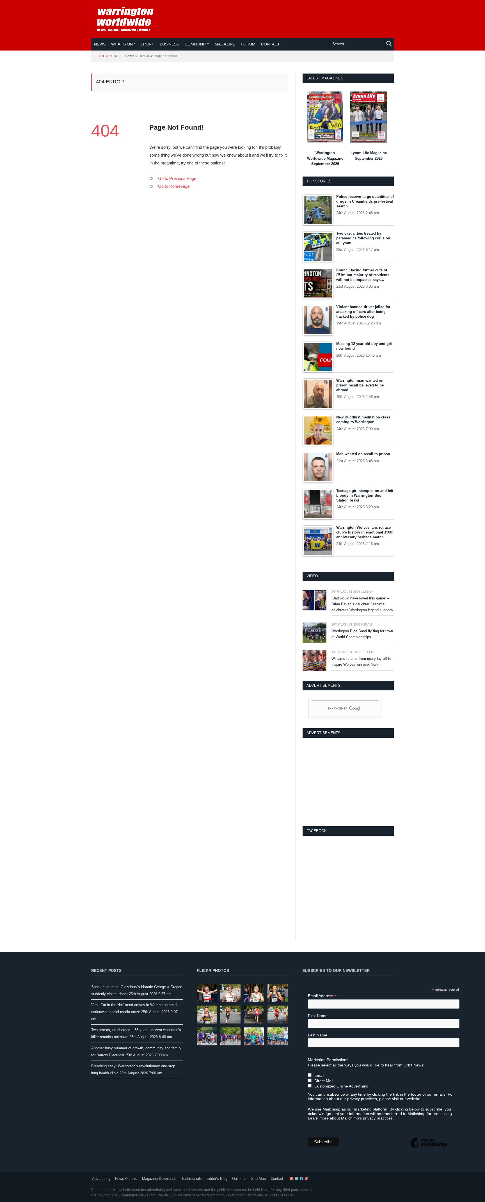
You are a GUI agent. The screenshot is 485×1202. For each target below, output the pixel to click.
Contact (277, 1178)
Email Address (322, 996)
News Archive (126, 1178)
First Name (318, 1015)
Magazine (225, 44)
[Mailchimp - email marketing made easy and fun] (428, 1147)
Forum (248, 44)
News (100, 44)
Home (129, 56)
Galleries (239, 1178)
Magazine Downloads (159, 1178)
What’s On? (123, 44)
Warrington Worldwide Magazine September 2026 (325, 158)
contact (270, 44)
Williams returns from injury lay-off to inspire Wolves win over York (361, 661)
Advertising (101, 1178)
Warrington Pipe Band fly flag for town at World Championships (362, 634)
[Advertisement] (348, 781)
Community (197, 44)
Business (169, 44)
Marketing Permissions (328, 1059)
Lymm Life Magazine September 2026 (369, 156)
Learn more (318, 1118)
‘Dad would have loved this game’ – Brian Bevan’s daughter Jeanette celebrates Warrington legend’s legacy (362, 604)
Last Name (317, 1035)
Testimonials (191, 1178)
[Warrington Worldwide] (129, 19)
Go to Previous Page (177, 178)
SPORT (147, 44)
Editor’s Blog (217, 1178)
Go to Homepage (173, 186)
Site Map (258, 1178)
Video (312, 576)
